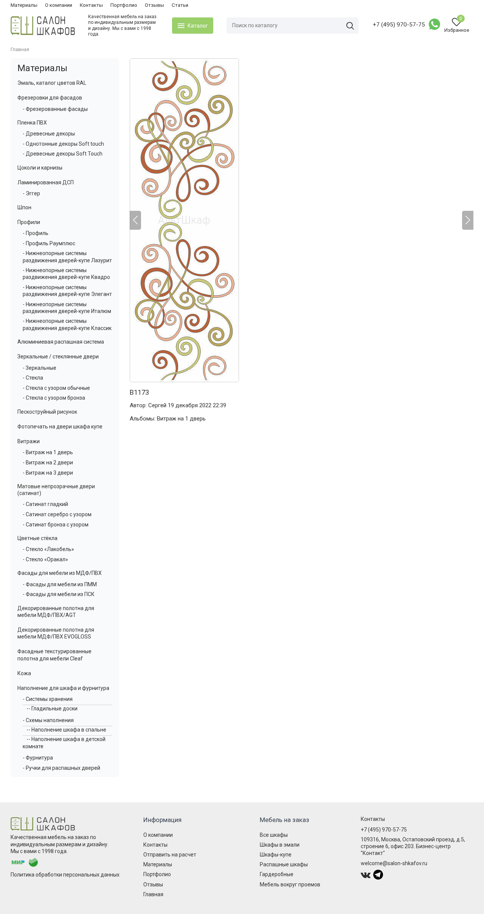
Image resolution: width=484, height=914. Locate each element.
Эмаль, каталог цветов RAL (51, 83)
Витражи (28, 441)
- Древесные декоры (49, 134)
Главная (153, 894)
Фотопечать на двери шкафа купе (59, 427)
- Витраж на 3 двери (48, 473)
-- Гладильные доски (52, 708)
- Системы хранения (48, 699)
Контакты (91, 5)
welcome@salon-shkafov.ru (394, 863)
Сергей (157, 405)
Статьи (180, 5)
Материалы (24, 5)
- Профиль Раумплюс (49, 243)
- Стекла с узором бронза (54, 398)
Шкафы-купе (276, 855)
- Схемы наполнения (48, 720)
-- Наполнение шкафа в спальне (66, 730)
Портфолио (123, 5)
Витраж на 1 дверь (181, 418)
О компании (58, 5)
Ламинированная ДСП (45, 182)
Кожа (24, 673)
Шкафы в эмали (279, 845)
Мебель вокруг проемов (290, 884)
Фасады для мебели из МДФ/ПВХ (59, 573)
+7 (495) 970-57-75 (399, 24)
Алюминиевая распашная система (60, 342)
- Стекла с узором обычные (56, 388)
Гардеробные (276, 874)
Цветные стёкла (37, 538)
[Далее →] (301, 220)
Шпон (24, 207)
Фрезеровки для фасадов (49, 98)
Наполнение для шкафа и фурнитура (63, 688)
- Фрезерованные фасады (55, 109)
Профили (28, 222)
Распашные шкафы (284, 864)
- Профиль (35, 233)
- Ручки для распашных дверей (61, 768)
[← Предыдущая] (135, 220)
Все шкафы (274, 835)
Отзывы (154, 5)
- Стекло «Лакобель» (48, 549)
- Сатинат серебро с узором (57, 514)
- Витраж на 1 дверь (48, 452)
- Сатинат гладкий (45, 504)
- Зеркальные (39, 368)
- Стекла (33, 378)
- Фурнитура (38, 758)
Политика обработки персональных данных (65, 875)
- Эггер (31, 193)
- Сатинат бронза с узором (55, 525)
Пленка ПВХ (32, 123)
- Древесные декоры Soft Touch (62, 154)
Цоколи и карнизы (39, 168)
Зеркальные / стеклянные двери (58, 356)
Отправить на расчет (169, 855)
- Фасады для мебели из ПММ (60, 584)
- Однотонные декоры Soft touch (63, 144)
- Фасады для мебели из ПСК (59, 594)
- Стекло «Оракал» (45, 559)
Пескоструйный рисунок (47, 412)
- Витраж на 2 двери (48, 462)
